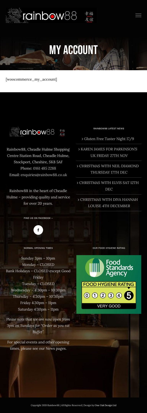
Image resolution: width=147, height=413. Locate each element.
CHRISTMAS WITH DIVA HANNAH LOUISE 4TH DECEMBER (109, 202)
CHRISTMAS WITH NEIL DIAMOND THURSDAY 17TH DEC (109, 169)
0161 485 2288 (44, 168)
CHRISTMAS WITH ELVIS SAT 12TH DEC (109, 185)
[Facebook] (38, 230)
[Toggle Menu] (138, 15)
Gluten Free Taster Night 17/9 (109, 138)
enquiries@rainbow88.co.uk (44, 174)
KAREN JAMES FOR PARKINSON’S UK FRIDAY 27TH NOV (109, 152)
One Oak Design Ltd (105, 405)
